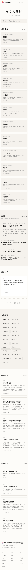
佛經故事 (4, 558)
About (21, 563)
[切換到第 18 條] (23, 298)
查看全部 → (9, 303)
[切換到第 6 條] (8, 298)
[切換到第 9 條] (12, 298)
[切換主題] (22, 2)
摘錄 (12, 560)
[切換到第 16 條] (21, 298)
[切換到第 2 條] (3, 298)
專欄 (21, 560)
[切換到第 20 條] (26, 298)
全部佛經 (4, 555)
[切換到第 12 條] (15, 298)
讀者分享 (4, 566)
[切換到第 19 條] (25, 298)
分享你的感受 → (18, 303)
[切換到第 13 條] (17, 298)
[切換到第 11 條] (14, 298)
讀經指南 (22, 558)
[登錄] (25, 2)
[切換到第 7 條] (9, 298)
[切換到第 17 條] (22, 298)
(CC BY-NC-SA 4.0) (11, 547)
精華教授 (4, 560)
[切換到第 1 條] (1, 298)
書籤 (12, 558)
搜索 (3, 563)
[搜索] (19, 2)
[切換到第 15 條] (19, 298)
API (21, 555)
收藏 (12, 555)
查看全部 (24, 29)
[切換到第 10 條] (13, 298)
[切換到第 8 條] (10, 298)
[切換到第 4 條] (5, 298)
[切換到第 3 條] (4, 298)
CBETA (7, 545)
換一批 (25, 375)
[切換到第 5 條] (6, 298)
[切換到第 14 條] (18, 298)
